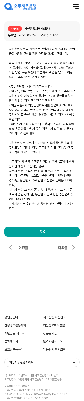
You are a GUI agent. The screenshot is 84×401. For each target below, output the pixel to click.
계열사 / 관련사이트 (21, 362)
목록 (42, 232)
